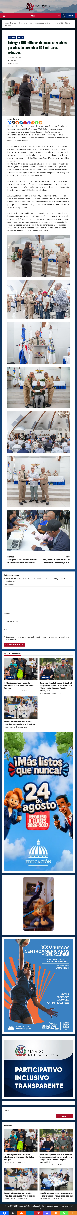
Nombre (8, 613)
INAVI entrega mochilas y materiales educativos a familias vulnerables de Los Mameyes (19, 685)
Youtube (70, 15)
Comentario (9, 585)
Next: (56, 559)
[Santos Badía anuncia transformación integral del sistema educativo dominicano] (20, 707)
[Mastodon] (29, 122)
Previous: (22, 559)
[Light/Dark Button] (33, 16)
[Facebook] (9, 122)
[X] (13, 122)
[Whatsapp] (36, 122)
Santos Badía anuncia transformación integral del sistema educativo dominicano (19, 722)
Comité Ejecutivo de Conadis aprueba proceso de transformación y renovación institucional (56, 1194)
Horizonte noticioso (14, 58)
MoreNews (64, 1206)
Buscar (6, 1110)
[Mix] (33, 122)
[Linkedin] (21, 122)
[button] (4, 16)
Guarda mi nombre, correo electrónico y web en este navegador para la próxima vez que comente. (38, 638)
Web (5, 629)
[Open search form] (59, 15)
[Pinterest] (25, 122)
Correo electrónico (12, 621)
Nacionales (12, 37)
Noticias (20, 37)
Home (6, 23)
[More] (40, 122)
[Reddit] (17, 122)
